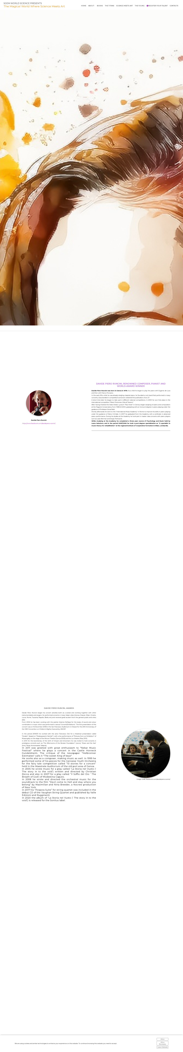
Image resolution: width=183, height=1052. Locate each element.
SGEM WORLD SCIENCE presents (23, 3)
